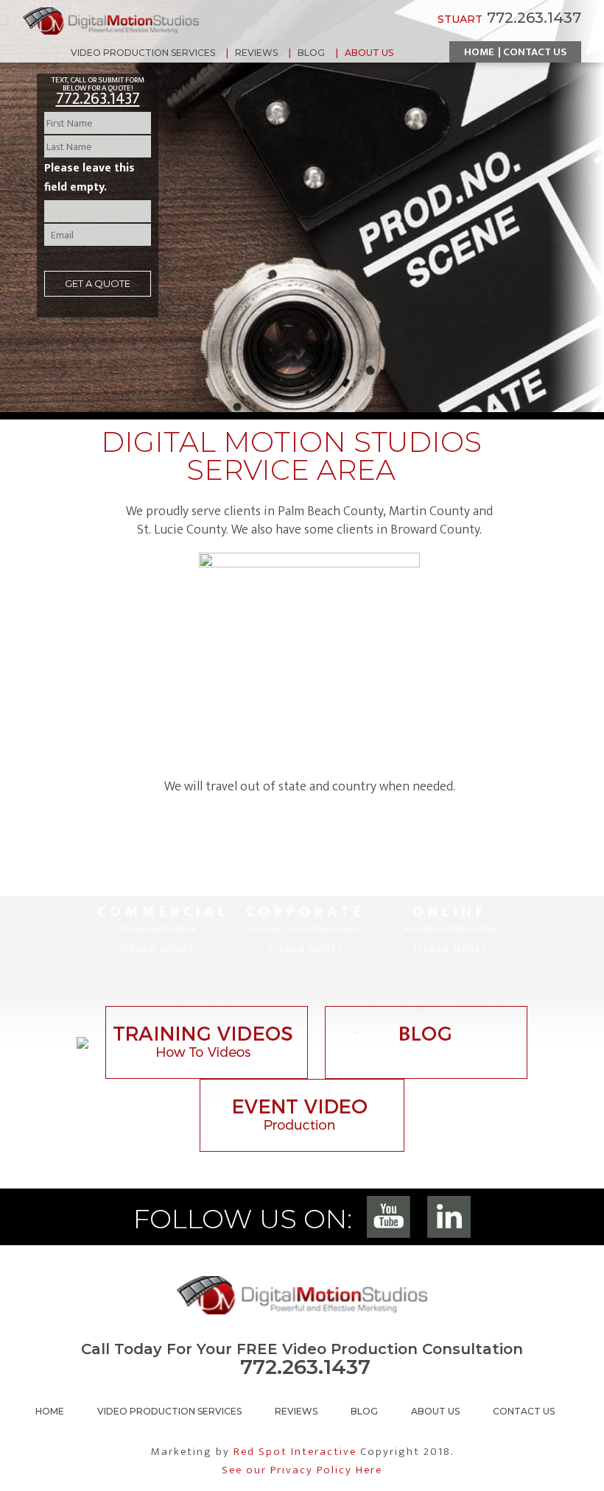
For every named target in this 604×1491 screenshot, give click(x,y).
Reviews (296, 1411)
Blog (364, 1411)
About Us (435, 1411)
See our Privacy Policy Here (302, 1470)
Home (479, 52)
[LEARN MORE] (157, 949)
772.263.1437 (98, 99)
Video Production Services (169, 1411)
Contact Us (534, 52)
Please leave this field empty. (89, 177)
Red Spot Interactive (295, 1451)
